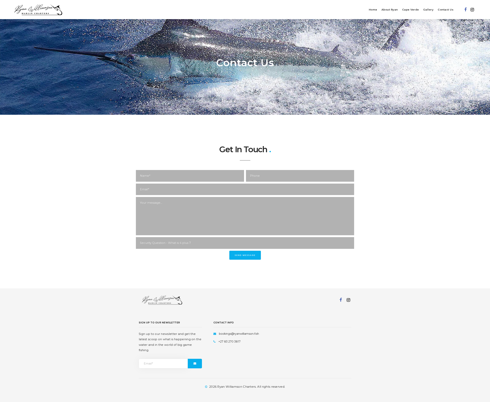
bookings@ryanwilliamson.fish (239, 333)
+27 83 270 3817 (229, 341)
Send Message (245, 255)
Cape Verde (410, 9)
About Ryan (389, 9)
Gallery (428, 9)
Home (373, 9)
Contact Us (445, 9)
